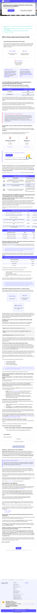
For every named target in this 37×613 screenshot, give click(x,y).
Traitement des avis (15, 590)
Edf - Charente (8, 510)
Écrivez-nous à (17, 595)
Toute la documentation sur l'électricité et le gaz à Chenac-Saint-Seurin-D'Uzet (16, 30)
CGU (13, 589)
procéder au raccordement (11, 245)
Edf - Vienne (8, 512)
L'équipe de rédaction (16, 584)
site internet (22, 488)
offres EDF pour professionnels (16, 172)
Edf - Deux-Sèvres (9, 511)
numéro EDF (8, 86)
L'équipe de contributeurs (16, 585)
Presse (14, 588)
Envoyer (18, 548)
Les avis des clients (15, 587)
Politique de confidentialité (16, 591)
